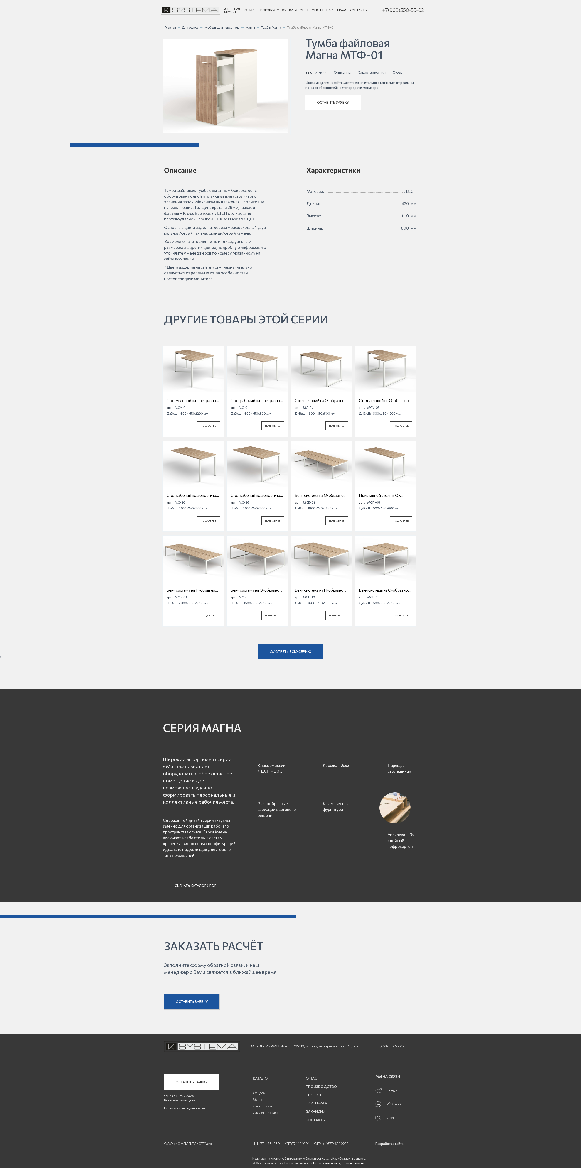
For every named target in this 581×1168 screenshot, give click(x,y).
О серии (399, 72)
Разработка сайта (389, 1143)
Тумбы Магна (271, 27)
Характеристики (372, 72)
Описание (342, 72)
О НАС (249, 10)
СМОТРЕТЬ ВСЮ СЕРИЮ (290, 651)
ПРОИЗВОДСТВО (272, 10)
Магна (250, 27)
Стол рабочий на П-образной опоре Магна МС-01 (256, 400)
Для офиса (190, 27)
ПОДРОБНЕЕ (208, 425)
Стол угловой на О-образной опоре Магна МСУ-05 (385, 400)
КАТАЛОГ (296, 10)
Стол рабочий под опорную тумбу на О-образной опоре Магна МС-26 (256, 495)
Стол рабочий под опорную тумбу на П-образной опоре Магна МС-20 (192, 495)
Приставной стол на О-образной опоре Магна (379, 495)
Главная (170, 27)
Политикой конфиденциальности (338, 1163)
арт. (308, 73)
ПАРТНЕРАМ (336, 10)
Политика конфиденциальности (188, 1108)
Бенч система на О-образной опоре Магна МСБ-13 (256, 590)
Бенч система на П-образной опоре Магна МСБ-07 (192, 590)
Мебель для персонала (221, 27)
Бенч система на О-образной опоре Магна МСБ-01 (320, 495)
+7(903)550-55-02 (403, 10)
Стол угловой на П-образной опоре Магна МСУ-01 (192, 400)
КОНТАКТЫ (358, 10)
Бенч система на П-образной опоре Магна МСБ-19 (320, 590)
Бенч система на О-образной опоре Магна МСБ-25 (384, 590)
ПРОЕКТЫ (315, 10)
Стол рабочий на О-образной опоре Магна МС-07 (321, 400)
